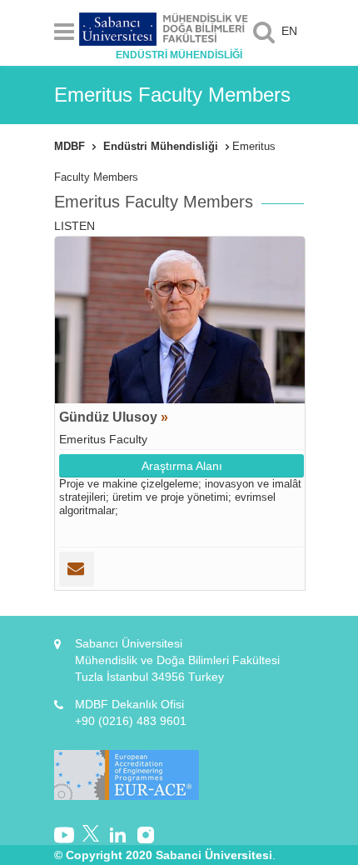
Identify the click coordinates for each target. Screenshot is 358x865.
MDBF (69, 146)
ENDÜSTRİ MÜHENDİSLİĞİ (179, 55)
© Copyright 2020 (103, 855)
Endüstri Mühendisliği (160, 146)
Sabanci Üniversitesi (214, 855)
